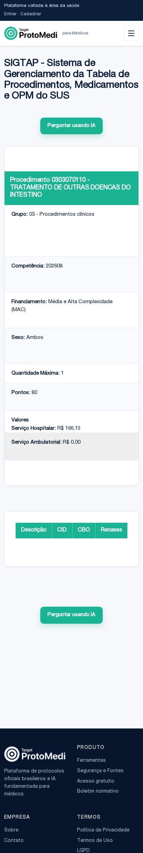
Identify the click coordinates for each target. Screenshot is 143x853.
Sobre (11, 830)
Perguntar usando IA (71, 125)
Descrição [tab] (34, 530)
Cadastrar (30, 14)
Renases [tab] (111, 530)
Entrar (10, 14)
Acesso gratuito (95, 781)
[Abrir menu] (131, 33)
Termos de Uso (95, 840)
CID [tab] (62, 530)
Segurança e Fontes (100, 771)
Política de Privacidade (103, 830)
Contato (14, 840)
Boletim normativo (98, 791)
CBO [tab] (84, 530)
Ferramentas (91, 760)
